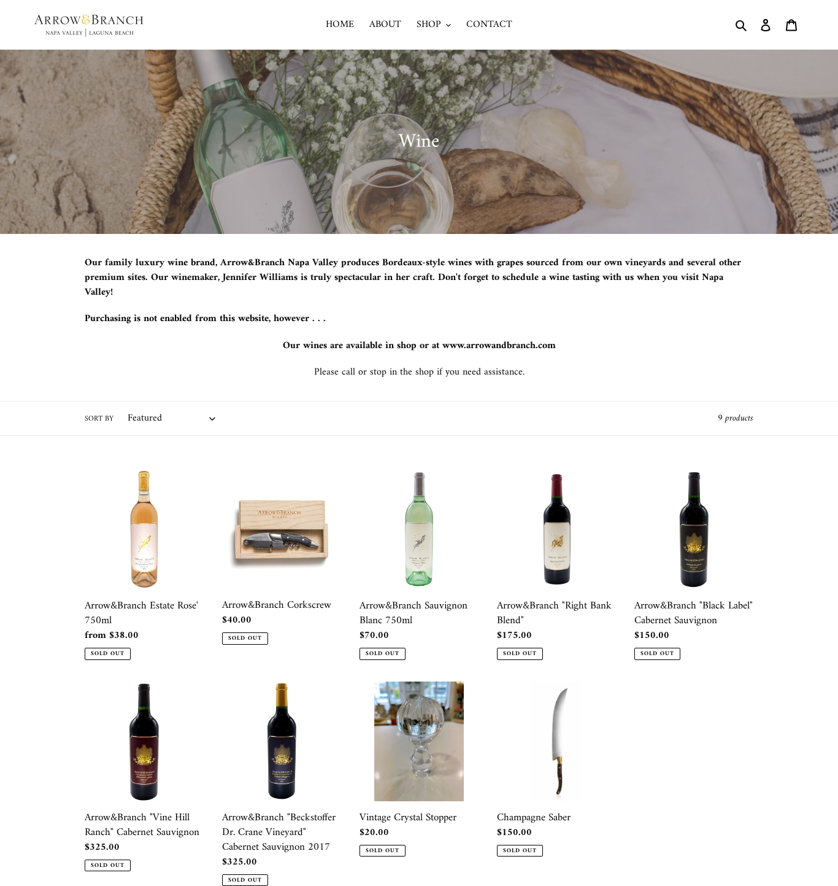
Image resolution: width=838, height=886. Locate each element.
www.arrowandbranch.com (499, 345)
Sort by (99, 419)
